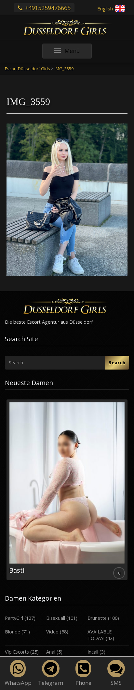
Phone (83, 682)
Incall (92, 652)
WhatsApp (18, 682)
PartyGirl (14, 618)
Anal (50, 652)
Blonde (12, 632)
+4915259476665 (47, 8)
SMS (116, 682)
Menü (78, 52)
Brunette (97, 618)
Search (117, 362)
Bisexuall (55, 618)
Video (52, 632)
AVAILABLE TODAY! (99, 635)
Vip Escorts (17, 652)
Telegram (50, 682)
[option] (67, 489)
